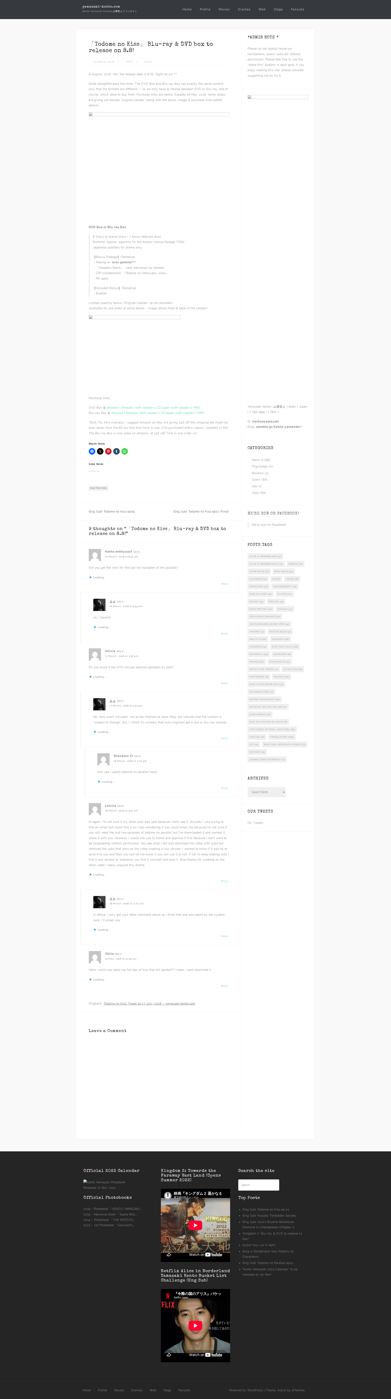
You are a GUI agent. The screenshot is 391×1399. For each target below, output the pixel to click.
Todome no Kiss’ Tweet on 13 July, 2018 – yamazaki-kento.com (149, 1003)
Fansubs (297, 9)
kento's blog (280, 631)
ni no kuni (293, 669)
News (148, 61)
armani (295, 564)
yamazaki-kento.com (101, 7)
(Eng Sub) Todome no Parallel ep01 (267, 1263)
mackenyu (258, 654)
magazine (282, 654)
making (256, 662)
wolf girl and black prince (284, 744)
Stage (278, 9)
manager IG (279, 662)
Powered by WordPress (246, 1390)
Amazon (113, 407)
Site (254, 486)
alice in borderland (265, 556)
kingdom (280, 639)
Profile (205, 9)
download (258, 586)
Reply (224, 583)
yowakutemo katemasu (267, 759)
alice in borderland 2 (266, 564)
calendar (258, 579)
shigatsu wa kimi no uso (268, 707)
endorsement (285, 586)
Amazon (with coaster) (138, 407)
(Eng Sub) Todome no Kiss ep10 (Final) (201, 511)
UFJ (253, 744)
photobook (258, 677)
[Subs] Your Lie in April (259, 1245)
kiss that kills (98, 488)
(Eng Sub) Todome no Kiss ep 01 (265, 1209)
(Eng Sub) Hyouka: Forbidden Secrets (269, 1215)
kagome (256, 631)
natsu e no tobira (263, 669)
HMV (196, 407)
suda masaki (260, 714)
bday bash (284, 571)
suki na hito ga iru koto (268, 722)
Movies (224, 9)
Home (187, 9)
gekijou (276, 601)
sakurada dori (261, 692)
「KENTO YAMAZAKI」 (126, 1209)
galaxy (256, 601)
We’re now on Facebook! (273, 514)
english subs (260, 594)
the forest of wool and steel (272, 729)
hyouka (285, 609)
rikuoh (281, 677)
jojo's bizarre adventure (269, 624)
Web (262, 9)
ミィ (113, 601)
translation (282, 737)
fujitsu (284, 594)
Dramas (244, 9)
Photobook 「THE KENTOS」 (115, 1220)
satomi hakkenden (264, 699)
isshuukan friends (264, 616)
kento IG (257, 639)
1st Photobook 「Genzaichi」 (114, 1225)
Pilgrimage (259, 466)
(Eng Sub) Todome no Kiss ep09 (112, 511)
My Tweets (255, 822)
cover (292, 579)
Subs (255, 492)
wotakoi (257, 752)
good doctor (260, 609)
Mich (129, 61)
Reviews (258, 473)
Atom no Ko (259, 571)
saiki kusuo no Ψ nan (266, 684)
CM (276, 579)
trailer (257, 737)
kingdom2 (258, 647)
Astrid (282, 1390)
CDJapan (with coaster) (173, 407)
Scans (256, 479)
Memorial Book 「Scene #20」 (116, 1214)
